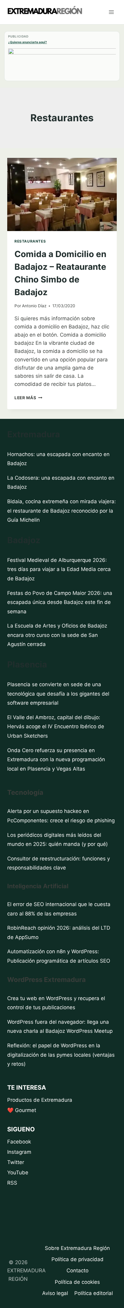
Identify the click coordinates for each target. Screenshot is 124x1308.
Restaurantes (30, 241)
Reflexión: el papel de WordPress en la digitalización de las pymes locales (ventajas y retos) (61, 1054)
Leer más (28, 397)
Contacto (77, 1270)
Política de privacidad (77, 1259)
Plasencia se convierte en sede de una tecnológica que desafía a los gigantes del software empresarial (58, 693)
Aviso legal (55, 1293)
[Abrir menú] (111, 12)
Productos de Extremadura (39, 1100)
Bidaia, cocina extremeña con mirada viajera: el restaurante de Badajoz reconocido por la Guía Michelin (61, 510)
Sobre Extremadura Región (77, 1248)
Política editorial (93, 1293)
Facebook (19, 1142)
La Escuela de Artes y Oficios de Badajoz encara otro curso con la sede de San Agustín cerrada (57, 635)
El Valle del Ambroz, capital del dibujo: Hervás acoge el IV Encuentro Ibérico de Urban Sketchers (55, 726)
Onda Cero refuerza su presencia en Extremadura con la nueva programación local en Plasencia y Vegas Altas (56, 759)
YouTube (17, 1172)
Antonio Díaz (34, 305)
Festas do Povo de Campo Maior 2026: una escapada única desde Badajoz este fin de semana (59, 602)
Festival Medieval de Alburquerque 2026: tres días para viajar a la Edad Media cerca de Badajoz (59, 569)
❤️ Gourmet (21, 1110)
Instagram (19, 1152)
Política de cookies (77, 1282)
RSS (12, 1183)
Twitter (15, 1162)
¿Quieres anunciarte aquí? (27, 42)
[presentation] (62, 194)
